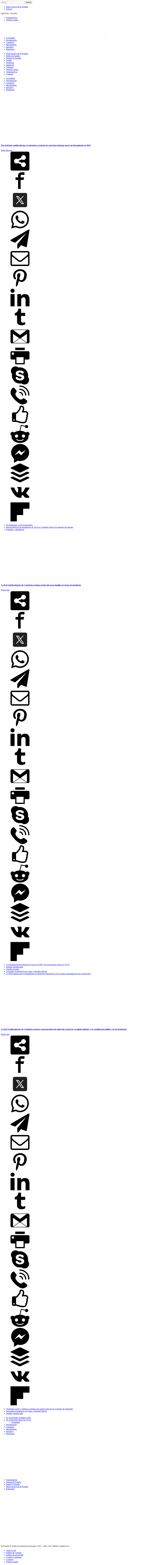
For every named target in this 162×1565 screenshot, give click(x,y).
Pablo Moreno (6, 150)
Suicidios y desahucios (15, 529)
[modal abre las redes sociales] (20, 170)
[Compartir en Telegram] (20, 248)
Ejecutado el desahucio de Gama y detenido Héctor (26, 971)
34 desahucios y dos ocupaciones (19, 525)
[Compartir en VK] (20, 501)
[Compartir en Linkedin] (20, 306)
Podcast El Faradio (13, 1482)
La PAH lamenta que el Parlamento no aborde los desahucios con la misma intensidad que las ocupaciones (48, 974)
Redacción (5, 590)
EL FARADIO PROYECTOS (18, 1420)
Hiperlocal (10, 1434)
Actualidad (15, 1422)
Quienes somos (12, 20)
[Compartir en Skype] (20, 384)
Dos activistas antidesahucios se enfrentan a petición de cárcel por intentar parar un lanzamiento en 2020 (45, 145)
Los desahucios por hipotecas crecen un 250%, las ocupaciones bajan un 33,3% (37, 965)
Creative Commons (14, 1557)
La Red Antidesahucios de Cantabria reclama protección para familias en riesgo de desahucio (41, 585)
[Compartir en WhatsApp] (20, 228)
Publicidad (10, 1489)
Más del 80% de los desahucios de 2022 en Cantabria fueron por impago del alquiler (39, 527)
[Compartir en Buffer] (20, 482)
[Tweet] (20, 209)
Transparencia (11, 18)
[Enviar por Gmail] (20, 345)
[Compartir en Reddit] (20, 443)
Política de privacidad (14, 1555)
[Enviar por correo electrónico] (20, 267)
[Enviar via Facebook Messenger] (20, 462)
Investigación (11, 1425)
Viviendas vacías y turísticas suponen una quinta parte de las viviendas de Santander (39, 1409)
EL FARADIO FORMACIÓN (18, 1418)
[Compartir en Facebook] (20, 189)
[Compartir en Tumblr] (20, 326)
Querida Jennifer (12, 969)
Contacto (9, 1559)
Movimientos (11, 1429)
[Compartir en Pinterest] (20, 287)
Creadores (10, 1427)
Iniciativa (9, 1431)
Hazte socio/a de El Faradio (17, 7)
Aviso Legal (11, 1550)
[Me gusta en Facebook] (20, 423)
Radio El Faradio (13, 1484)
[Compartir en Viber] (20, 404)
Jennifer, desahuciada (14, 967)
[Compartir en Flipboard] (20, 521)
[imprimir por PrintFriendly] (20, 365)
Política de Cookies (14, 1553)
